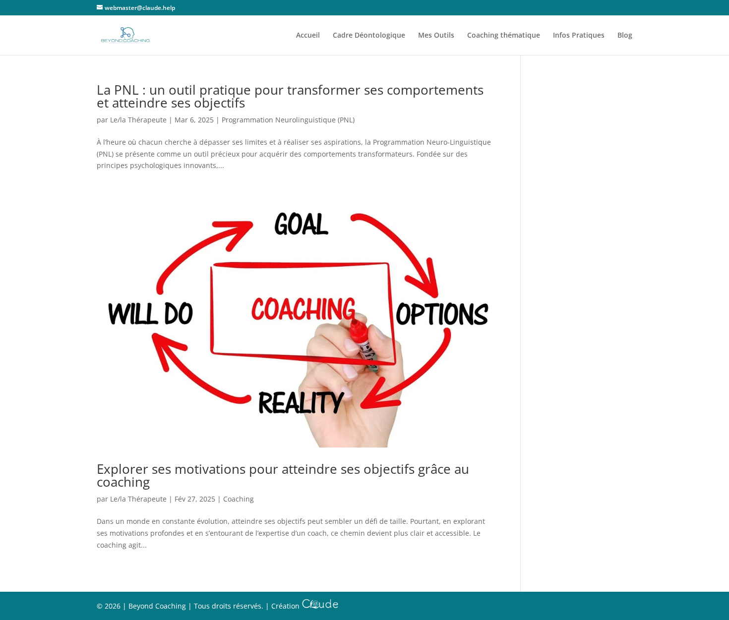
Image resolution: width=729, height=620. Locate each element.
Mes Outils (436, 36)
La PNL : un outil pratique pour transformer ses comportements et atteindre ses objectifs (290, 96)
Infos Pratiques (579, 36)
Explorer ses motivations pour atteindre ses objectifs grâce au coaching (283, 475)
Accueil (308, 36)
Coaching (238, 499)
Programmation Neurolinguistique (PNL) (288, 119)
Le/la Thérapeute (138, 119)
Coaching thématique (503, 36)
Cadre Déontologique (369, 36)
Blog (624, 36)
